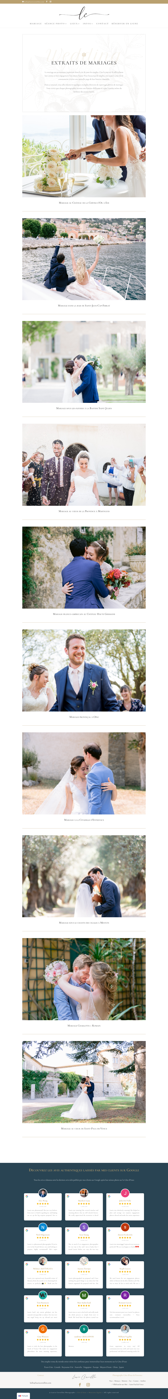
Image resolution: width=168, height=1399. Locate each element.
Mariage (36, 24)
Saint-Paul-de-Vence (136, 1384)
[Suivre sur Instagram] (88, 1384)
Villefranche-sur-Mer (120, 1384)
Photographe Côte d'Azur (123, 1375)
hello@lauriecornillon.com (40, 1383)
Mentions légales (95, 1392)
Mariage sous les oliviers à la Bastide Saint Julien (84, 408)
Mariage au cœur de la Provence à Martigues (84, 511)
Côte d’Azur (82, 1392)
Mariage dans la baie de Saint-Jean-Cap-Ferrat (84, 305)
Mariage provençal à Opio (84, 717)
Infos (87, 24)
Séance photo (55, 24)
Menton (124, 1381)
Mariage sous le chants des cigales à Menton (84, 922)
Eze (130, 1381)
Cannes (135, 1381)
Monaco (117, 1381)
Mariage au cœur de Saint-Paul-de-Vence (84, 1128)
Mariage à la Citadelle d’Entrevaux (84, 820)
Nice (111, 1381)
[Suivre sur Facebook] (79, 1384)
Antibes (143, 1381)
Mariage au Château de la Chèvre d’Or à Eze (84, 202)
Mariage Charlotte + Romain (84, 1025)
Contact (102, 24)
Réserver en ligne (125, 24)
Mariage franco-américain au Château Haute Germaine (84, 614)
